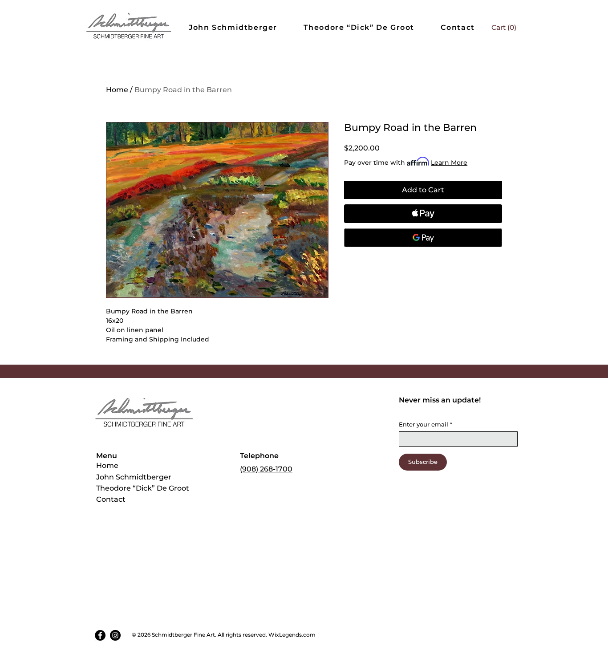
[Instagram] (115, 635)
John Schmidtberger (133, 477)
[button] (504, 28)
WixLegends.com (292, 634)
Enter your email (425, 424)
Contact (111, 499)
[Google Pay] (423, 237)
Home (117, 89)
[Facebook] (100, 635)
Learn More (449, 162)
